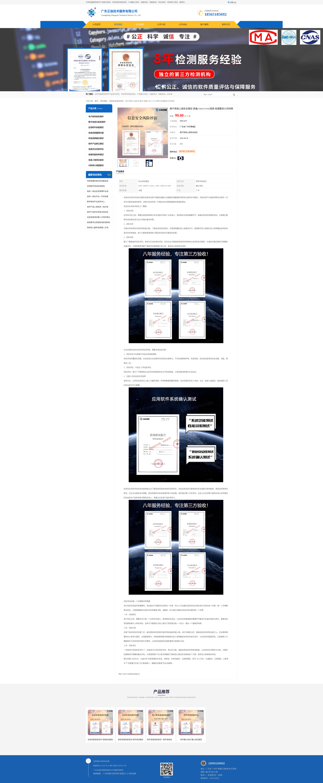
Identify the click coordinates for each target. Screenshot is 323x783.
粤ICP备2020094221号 (118, 766)
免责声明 (115, 774)
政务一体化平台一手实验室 (97, 196)
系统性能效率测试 (96, 155)
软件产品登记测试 (96, 144)
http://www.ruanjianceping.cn (129, 674)
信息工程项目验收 (96, 160)
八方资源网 (107, 774)
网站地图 (132, 774)
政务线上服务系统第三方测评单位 (99, 228)
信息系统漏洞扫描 (96, 133)
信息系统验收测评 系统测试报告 (160, 740)
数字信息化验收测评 (96, 122)
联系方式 (226, 24)
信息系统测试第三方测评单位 (98, 217)
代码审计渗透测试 (96, 165)
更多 (109, 175)
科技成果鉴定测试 (96, 138)
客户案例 (204, 24)
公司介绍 (161, 24)
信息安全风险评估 (116, 101)
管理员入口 (124, 774)
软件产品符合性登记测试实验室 (99, 212)
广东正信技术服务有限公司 (103, 770)
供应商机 (118, 24)
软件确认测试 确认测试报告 (130, 740)
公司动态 (183, 24)
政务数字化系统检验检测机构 (98, 222)
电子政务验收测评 (96, 117)
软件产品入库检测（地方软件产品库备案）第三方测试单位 (99, 207)
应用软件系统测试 (96, 127)
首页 (96, 101)
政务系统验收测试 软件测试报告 (191, 740)
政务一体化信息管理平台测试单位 (99, 191)
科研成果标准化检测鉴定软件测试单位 (99, 181)
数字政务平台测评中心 (96, 202)
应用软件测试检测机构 (96, 186)
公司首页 (96, 24)
